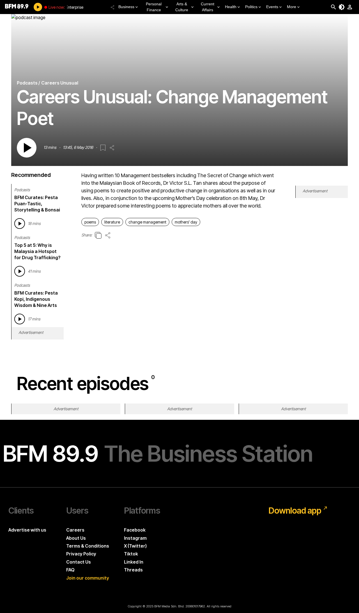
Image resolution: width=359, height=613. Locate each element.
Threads (133, 570)
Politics (251, 6)
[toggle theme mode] (341, 7)
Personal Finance (154, 7)
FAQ (70, 570)
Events (272, 6)
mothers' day (186, 222)
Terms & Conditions (87, 546)
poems (90, 222)
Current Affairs (207, 7)
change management (147, 222)
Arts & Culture (181, 7)
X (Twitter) (135, 546)
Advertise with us (27, 530)
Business (126, 6)
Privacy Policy (81, 554)
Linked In (133, 562)
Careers (75, 530)
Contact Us (78, 562)
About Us (76, 538)
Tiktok (131, 554)
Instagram (135, 538)
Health (230, 6)
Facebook (135, 530)
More (291, 6)
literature (112, 222)
